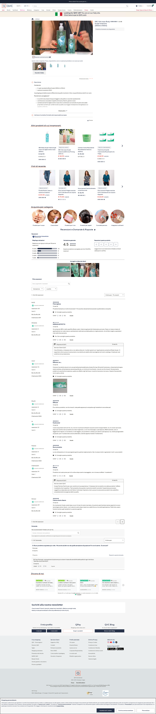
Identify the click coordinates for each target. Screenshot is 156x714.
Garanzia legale (92, 659)
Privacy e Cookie (92, 642)
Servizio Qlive (92, 656)
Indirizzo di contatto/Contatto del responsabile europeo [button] (50, 115)
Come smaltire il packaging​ (58, 653)
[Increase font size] (90, 78)
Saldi (3, 10)
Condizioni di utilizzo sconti (95, 650)
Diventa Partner (74, 645)
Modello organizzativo (75, 656)
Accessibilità (91, 653)
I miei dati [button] (39, 631)
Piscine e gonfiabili (36, 664)
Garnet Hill (51, 693)
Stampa (91, 120)
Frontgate (45, 693)
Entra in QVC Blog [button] (109, 631)
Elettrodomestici (78, 10)
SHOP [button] (18, 6)
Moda (54, 10)
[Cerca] (127, 5)
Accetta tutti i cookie (106, 710)
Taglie (33, 648)
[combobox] (79, 5)
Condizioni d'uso (92, 645)
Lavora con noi (73, 648)
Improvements (65, 693)
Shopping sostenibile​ (37, 650)
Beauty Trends (35, 659)
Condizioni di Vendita (94, 648)
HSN (33, 693)
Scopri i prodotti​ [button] (78, 631)
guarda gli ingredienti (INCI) (44, 90)
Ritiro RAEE (54, 650)
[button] (137, 6)
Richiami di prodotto (56, 648)
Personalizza (145, 710)
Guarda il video (39, 73)
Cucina (69, 10)
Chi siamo (72, 642)
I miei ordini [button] (54, 631)
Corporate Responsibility (76, 650)
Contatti (53, 645)
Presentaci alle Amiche (37, 653)
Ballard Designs (38, 693)
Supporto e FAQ (55, 642)
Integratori (36, 10)
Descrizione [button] (37, 82)
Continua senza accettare (125, 710)
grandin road (57, 693)
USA (72, 680)
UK (75, 680)
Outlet (92, 10)
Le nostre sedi (73, 653)
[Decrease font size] (92, 78)
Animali (48, 10)
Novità (8, 10)
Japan (83, 680)
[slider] (62, 51)
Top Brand (15, 10)
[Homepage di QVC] (32, 19)
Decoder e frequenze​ (56, 656)
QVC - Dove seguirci (37, 642)
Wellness (22, 10)
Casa (43, 10)
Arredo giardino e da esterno (39, 661)
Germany (79, 680)
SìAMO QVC (35, 656)
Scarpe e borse (61, 10)
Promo (86, 10)
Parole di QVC (35, 645)
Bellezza (29, 10)
